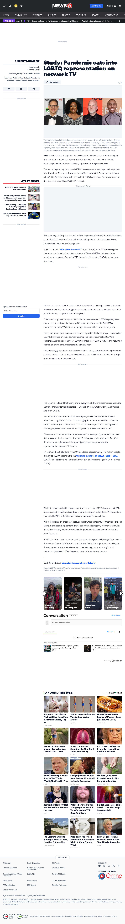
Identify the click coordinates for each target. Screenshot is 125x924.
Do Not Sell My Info (59, 880)
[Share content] (9, 89)
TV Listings (6, 863)
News (6, 15)
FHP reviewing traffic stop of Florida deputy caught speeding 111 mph (35, 21)
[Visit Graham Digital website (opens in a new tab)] (22, 916)
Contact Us (111, 15)
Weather (37, 15)
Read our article (98, 902)
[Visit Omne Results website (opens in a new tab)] (110, 876)
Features (81, 15)
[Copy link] (21, 89)
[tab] (50, 632)
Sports (95, 15)
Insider (52, 15)
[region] (83, 638)
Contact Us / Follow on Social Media (35, 868)
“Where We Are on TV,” (70, 249)
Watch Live (21, 15)
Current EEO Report (59, 874)
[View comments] (34, 89)
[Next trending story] (120, 21)
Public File (31, 874)
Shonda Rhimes (21, 80)
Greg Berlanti (24, 78)
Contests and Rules (10, 868)
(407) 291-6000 (38, 896)
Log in (113, 615)
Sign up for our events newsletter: (15, 307)
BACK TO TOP (62, 857)
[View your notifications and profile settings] (119, 631)
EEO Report (31, 885)
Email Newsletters (33, 863)
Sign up (118, 615)
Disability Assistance (59, 885)
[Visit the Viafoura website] (117, 661)
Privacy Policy (32, 880)
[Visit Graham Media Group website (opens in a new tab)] (9, 916)
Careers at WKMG (58, 868)
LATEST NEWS (30, 181)
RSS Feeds (55, 863)
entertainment (34, 80)
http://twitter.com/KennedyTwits (78, 563)
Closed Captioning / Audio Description (12, 875)
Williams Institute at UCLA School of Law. (97, 455)
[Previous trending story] (115, 21)
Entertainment (27, 61)
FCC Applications (9, 885)
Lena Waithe (13, 78)
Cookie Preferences (10, 890)
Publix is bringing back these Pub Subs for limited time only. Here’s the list (92, 21)
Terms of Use (7, 880)
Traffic (66, 15)
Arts (32, 78)
